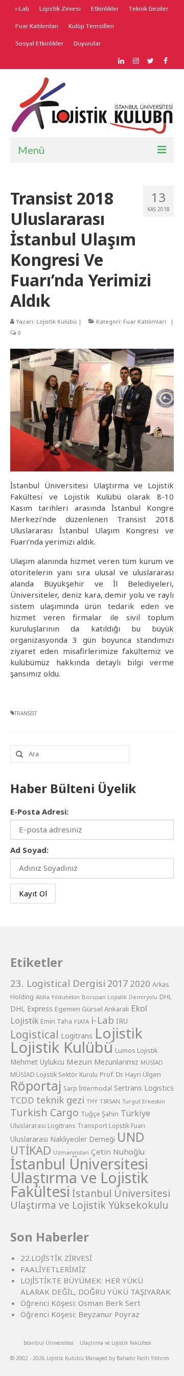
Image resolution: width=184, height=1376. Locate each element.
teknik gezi (60, 1100)
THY (92, 1101)
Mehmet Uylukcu (37, 1062)
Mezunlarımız (116, 1061)
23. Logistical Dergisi (57, 983)
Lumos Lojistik (136, 1050)
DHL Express (31, 1008)
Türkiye (135, 1113)
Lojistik (119, 1033)
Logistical (34, 1034)
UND (131, 1137)
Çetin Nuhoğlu (118, 1151)
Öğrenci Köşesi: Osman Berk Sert (80, 1303)
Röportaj (35, 1085)
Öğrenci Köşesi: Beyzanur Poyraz (80, 1314)
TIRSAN (110, 1101)
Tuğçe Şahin (100, 1113)
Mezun (79, 1061)
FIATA (81, 1021)
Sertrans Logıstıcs (144, 1088)
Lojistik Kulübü (56, 321)
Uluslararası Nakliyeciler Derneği (62, 1139)
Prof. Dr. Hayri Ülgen (130, 1074)
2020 (140, 983)
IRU (122, 1021)
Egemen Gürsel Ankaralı (92, 1008)
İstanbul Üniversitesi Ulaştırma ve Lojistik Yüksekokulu (90, 1199)
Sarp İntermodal (87, 1088)
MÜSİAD (152, 1062)
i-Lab (102, 1020)
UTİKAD (30, 1150)
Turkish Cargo (44, 1112)
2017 (117, 983)
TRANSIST (25, 713)
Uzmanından (71, 1152)
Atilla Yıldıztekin (58, 997)
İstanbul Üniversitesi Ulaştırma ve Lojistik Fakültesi (79, 1177)
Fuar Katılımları (144, 321)
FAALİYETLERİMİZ (53, 1269)
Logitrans (77, 1036)
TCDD (22, 1100)
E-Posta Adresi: (39, 811)
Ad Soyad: (29, 850)
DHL (165, 996)
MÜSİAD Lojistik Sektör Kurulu (54, 1074)
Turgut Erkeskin (143, 1101)
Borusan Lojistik (104, 997)
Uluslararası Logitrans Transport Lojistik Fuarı (77, 1125)
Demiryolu (143, 997)
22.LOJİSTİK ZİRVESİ (56, 1258)
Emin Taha (56, 1021)
